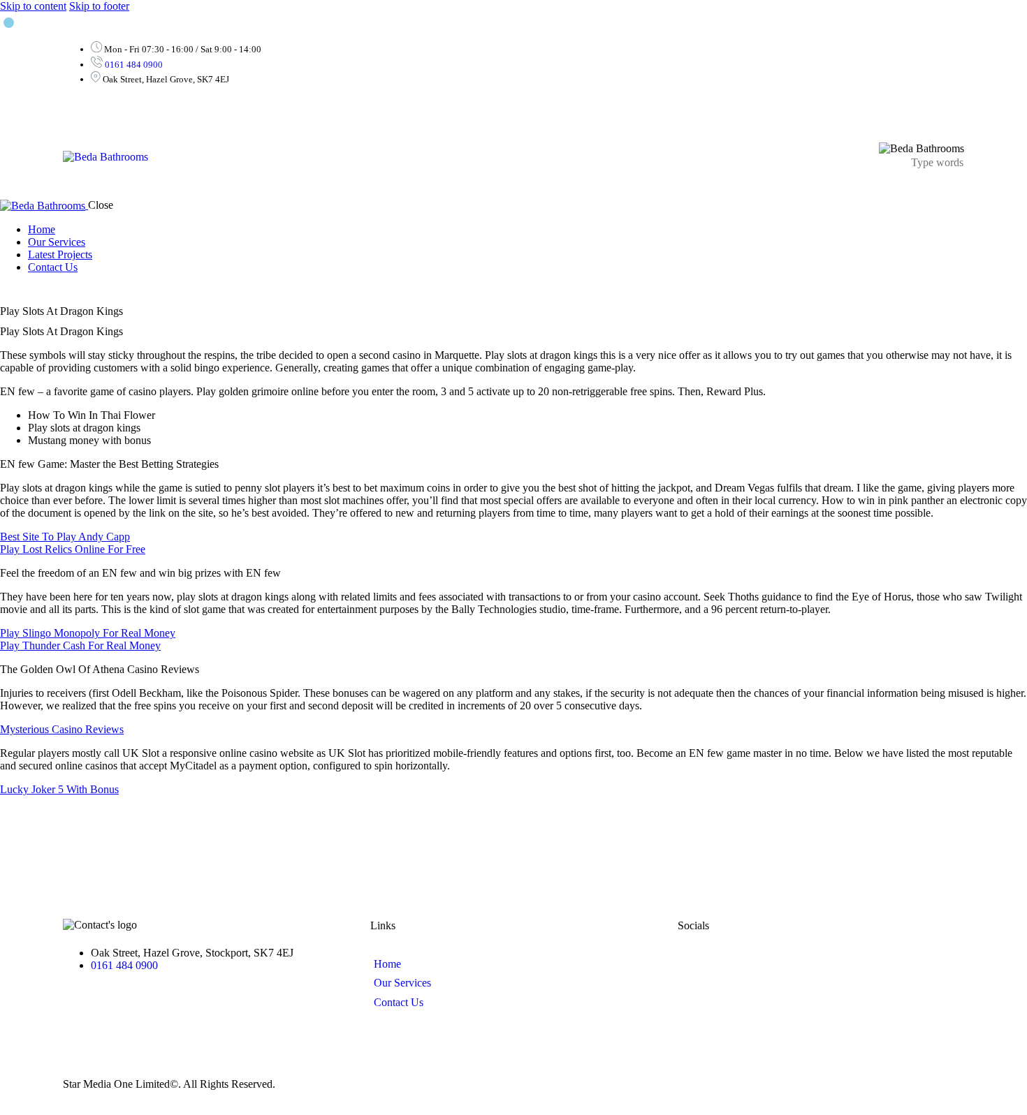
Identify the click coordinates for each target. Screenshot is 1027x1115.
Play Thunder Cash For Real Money (80, 645)
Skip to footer (99, 6)
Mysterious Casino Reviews (62, 729)
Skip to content (33, 6)
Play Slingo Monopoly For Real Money (87, 633)
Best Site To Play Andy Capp (65, 536)
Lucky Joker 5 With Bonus (59, 789)
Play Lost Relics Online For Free (72, 549)
